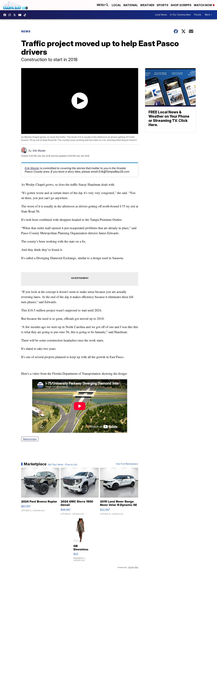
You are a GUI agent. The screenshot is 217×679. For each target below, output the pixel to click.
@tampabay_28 (26, 15)
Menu (101, 5)
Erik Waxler (39, 150)
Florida (197, 14)
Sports (162, 5)
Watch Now (203, 5)
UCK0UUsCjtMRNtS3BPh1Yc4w (20, 15)
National (130, 5)
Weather (147, 5)
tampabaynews (5, 15)
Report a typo (30, 439)
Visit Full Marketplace (127, 464)
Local (116, 5)
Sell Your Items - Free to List (62, 464)
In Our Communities (180, 14)
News (26, 31)
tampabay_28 (10, 15)
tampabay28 (15, 15)
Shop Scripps (181, 5)
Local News (161, 14)
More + (208, 14)
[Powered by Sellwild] (133, 567)
